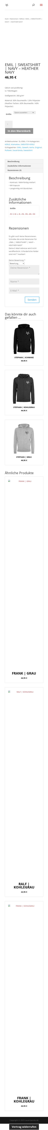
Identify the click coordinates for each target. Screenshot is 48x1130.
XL (19, 214)
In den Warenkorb (19, 131)
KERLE (21, 19)
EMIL (19, 147)
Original (38, 147)
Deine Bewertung (17, 260)
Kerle (31, 147)
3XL (26, 214)
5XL (34, 214)
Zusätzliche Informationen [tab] (19, 166)
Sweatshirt (28, 150)
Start (7, 19)
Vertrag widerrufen (24, 1126)
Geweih (25, 147)
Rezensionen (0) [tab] (15, 170)
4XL (30, 214)
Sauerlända (18, 150)
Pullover (8, 150)
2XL (22, 214)
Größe (8, 114)
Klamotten (14, 19)
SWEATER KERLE (28, 144)
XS (11, 214)
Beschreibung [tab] (13, 161)
